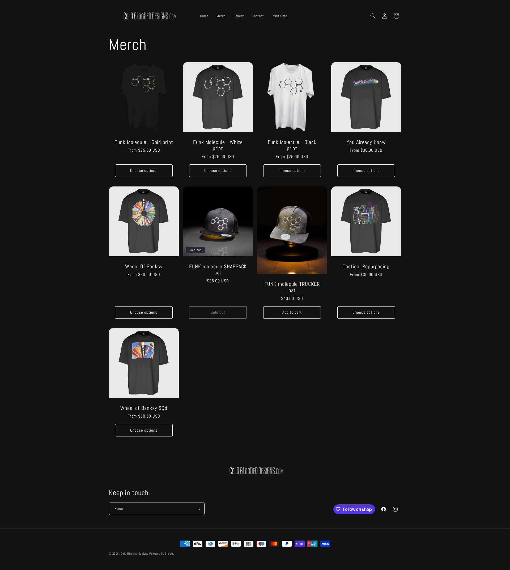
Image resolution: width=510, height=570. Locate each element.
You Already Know (366, 142)
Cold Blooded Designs (134, 553)
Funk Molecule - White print (218, 145)
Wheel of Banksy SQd (143, 408)
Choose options (144, 170)
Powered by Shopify (161, 553)
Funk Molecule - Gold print (143, 142)
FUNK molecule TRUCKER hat (292, 287)
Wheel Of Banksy (144, 266)
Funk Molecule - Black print (292, 145)
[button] (373, 16)
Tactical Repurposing (366, 266)
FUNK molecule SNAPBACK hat (218, 269)
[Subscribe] (198, 509)
